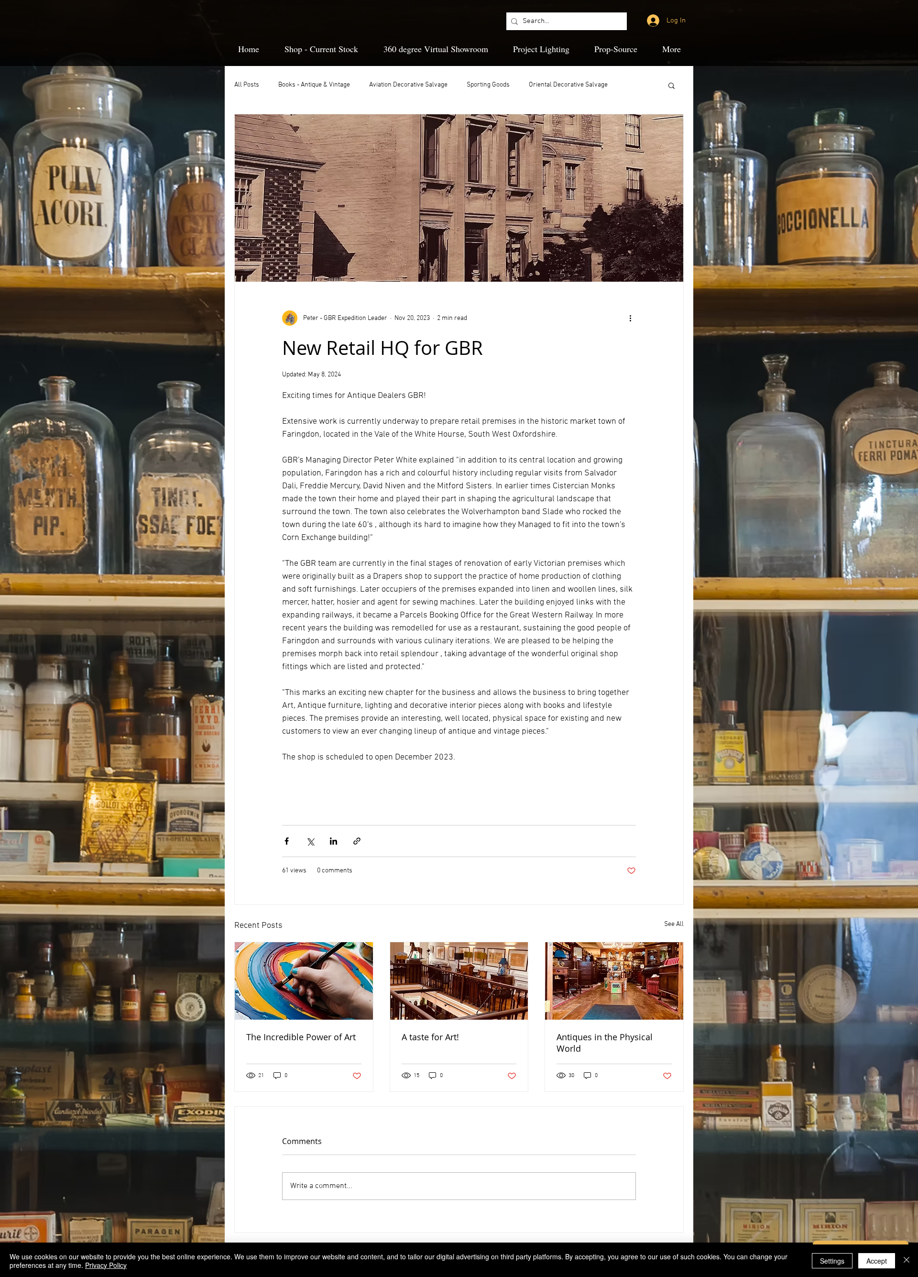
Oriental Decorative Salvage (568, 85)
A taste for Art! (430, 1037)
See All (674, 924)
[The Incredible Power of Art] (304, 981)
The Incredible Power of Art (301, 1037)
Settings (832, 1261)
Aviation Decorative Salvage (408, 85)
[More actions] (630, 318)
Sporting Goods (488, 85)
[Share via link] (356, 841)
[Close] (906, 1260)
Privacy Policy (106, 1265)
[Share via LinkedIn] (333, 841)
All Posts (246, 85)
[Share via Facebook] (286, 841)
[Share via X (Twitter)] (310, 841)
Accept (876, 1261)
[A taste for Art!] (459, 981)
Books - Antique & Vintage (314, 85)
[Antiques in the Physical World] (614, 981)
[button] (671, 85)
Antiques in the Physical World (605, 1042)
